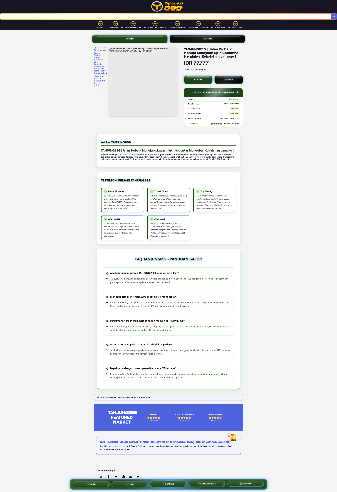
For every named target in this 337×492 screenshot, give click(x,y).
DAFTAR (207, 38)
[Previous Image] (111, 82)
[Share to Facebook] (108, 477)
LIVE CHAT (247, 484)
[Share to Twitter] (101, 477)
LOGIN (130, 38)
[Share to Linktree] (116, 477)
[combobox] (165, 16)
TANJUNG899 (125, 154)
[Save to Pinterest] (123, 477)
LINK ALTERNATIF (209, 484)
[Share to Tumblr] (138, 477)
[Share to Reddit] (131, 477)
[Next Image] (175, 82)
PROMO (93, 484)
